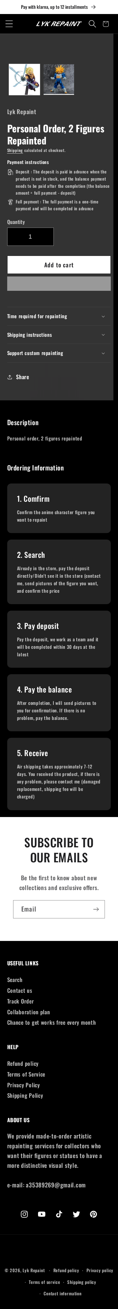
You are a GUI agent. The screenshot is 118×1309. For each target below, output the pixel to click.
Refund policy (23, 1063)
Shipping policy (81, 1282)
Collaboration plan (28, 1012)
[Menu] (9, 24)
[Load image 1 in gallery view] (24, 79)
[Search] (92, 24)
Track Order (20, 1001)
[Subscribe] (96, 909)
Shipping (15, 150)
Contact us (19, 990)
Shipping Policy (25, 1095)
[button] (59, 285)
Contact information (63, 1293)
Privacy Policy (23, 1085)
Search (15, 979)
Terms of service (44, 1282)
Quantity (16, 221)
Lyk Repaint (34, 1270)
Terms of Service (26, 1074)
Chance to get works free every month (51, 1022)
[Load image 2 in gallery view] (59, 79)
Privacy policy (100, 1270)
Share (22, 377)
